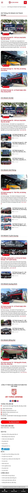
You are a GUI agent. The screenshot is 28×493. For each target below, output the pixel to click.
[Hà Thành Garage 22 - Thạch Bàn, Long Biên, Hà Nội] (6, 161)
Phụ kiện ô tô (5, 441)
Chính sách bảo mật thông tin (9, 477)
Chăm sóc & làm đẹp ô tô (8, 439)
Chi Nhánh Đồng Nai (8, 340)
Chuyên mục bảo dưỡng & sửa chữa (10, 454)
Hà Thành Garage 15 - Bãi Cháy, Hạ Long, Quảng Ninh (19, 321)
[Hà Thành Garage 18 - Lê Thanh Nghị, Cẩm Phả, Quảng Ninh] (14, 79)
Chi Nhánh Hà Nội (7, 98)
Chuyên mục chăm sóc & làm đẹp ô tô (11, 459)
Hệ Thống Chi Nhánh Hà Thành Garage (16, 7)
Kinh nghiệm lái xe (6, 465)
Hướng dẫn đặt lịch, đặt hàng (9, 482)
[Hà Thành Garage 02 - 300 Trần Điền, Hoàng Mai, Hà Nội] (6, 145)
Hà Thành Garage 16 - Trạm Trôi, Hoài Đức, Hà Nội (18, 152)
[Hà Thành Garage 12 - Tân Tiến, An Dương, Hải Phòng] (14, 58)
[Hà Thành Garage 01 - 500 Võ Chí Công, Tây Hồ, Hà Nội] (6, 137)
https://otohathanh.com (12, 412)
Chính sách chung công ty (8, 475)
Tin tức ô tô (4, 461)
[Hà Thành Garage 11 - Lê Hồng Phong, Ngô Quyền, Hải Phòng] (6, 226)
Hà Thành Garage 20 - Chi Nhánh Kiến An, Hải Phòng (19, 208)
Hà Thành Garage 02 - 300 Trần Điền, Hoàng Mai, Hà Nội (19, 144)
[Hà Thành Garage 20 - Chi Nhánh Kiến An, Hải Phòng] (6, 210)
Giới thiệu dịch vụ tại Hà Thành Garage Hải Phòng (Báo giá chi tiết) (19, 217)
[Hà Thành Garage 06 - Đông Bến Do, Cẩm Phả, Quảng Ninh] (6, 331)
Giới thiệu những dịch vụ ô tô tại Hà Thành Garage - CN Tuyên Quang (13, 258)
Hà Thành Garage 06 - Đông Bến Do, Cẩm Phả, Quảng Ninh (18, 330)
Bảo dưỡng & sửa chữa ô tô (8, 436)
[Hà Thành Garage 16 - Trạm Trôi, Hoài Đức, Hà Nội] (6, 153)
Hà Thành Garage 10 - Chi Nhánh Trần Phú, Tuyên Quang (19, 274)
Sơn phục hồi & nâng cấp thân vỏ (10, 434)
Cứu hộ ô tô (4, 443)
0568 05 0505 (9, 408)
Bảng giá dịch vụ (6, 446)
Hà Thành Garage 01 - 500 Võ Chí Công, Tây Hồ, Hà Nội (19, 136)
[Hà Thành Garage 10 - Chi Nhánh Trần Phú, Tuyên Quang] (6, 275)
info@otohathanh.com (11, 410)
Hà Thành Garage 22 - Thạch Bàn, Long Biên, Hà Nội (19, 160)
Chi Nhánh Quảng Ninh (9, 284)
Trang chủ (3, 7)
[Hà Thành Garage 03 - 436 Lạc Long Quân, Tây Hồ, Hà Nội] (14, 27)
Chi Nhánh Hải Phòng (8, 170)
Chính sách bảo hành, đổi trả (9, 480)
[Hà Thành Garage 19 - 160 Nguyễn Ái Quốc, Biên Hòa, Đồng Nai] (14, 352)
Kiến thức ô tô (5, 463)
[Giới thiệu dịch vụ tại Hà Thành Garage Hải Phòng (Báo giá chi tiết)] (6, 218)
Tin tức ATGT (5, 470)
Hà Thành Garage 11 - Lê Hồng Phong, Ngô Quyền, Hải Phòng (19, 225)
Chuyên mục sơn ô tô (7, 456)
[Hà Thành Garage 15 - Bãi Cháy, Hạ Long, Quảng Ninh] (6, 323)
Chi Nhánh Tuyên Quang (9, 236)
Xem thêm (22, 47)
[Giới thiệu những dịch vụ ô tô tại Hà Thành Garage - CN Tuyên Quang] (14, 247)
